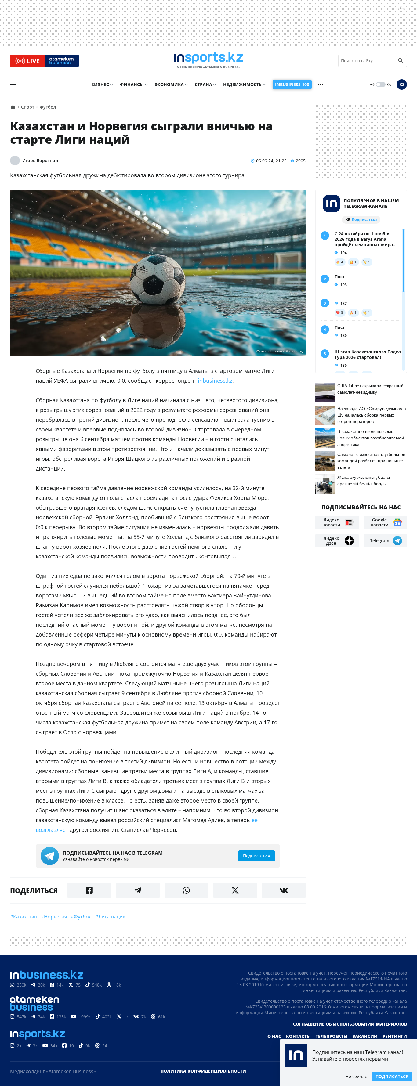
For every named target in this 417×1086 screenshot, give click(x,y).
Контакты (298, 1036)
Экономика (169, 84)
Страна (203, 84)
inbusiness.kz (215, 380)
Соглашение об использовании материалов (350, 1024)
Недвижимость (242, 84)
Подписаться (391, 1076)
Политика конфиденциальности (203, 1071)
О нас (274, 1036)
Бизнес (100, 84)
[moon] (389, 84)
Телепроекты (331, 1036)
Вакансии (365, 1036)
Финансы (132, 84)
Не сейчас (356, 1076)
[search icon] (401, 61)
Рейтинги (395, 1036)
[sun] (372, 84)
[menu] (12, 84)
